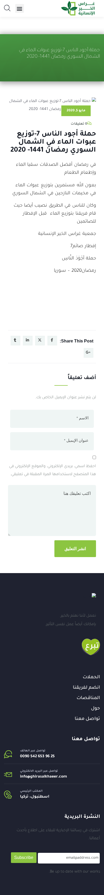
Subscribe (23, 857)
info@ (25, 777)
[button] (19, 8)
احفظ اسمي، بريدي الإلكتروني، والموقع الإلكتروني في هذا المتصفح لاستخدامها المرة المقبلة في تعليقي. (52, 470)
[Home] (88, 597)
